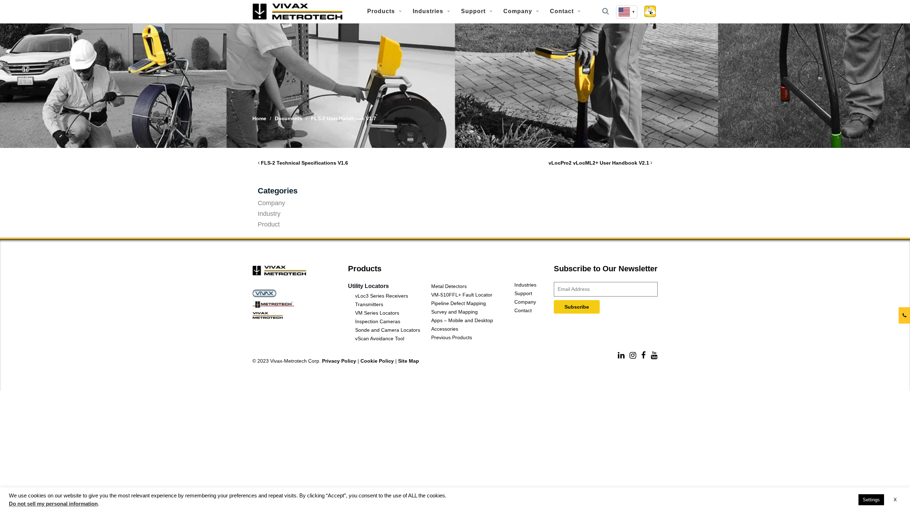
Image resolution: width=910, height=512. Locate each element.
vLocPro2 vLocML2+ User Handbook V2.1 (598, 163)
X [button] (895, 499)
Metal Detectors (449, 286)
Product (269, 224)
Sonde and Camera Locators (387, 330)
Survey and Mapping (454, 312)
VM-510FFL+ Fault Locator (461, 295)
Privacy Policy (339, 361)
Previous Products (451, 337)
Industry (269, 213)
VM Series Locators (377, 313)
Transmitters (369, 304)
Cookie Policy (377, 361)
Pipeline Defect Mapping (458, 303)
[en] (626, 11)
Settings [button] (871, 499)
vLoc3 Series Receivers (381, 296)
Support (473, 11)
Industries (428, 11)
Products (381, 11)
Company (517, 11)
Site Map (408, 361)
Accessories (444, 329)
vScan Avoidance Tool (379, 338)
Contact (562, 11)
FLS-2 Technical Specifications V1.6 (304, 163)
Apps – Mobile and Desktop (462, 320)
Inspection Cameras (377, 321)
